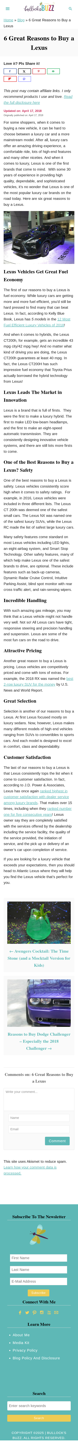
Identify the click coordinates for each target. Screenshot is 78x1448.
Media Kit (21, 1343)
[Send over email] (53, 71)
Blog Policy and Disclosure (36, 1358)
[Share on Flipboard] (10, 79)
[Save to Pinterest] (39, 71)
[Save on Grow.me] (64, 71)
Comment (57, 1141)
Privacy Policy (25, 1350)
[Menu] (7, 9)
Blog (20, 20)
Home (8, 20)
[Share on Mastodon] (24, 79)
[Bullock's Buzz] (39, 8)
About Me (21, 1335)
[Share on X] (24, 71)
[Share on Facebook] (10, 71)
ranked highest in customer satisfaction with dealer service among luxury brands (36, 797)
